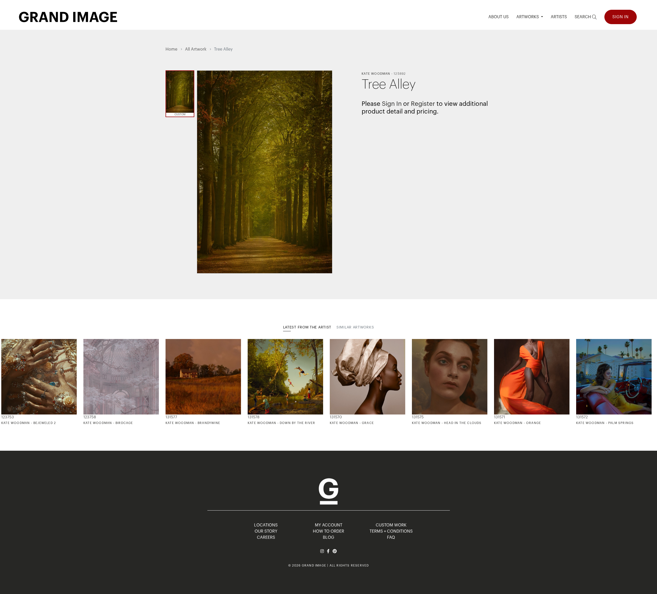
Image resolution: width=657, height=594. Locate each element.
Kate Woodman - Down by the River (281, 423)
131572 (582, 417)
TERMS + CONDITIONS (391, 531)
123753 (7, 417)
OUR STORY (266, 531)
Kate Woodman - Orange (517, 423)
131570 (336, 417)
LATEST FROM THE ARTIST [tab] (307, 327)
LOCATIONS (266, 525)
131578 (253, 417)
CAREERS (266, 537)
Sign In (620, 17)
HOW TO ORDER (328, 531)
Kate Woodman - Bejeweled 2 (28, 423)
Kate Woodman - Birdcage (108, 423)
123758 (89, 417)
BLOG (328, 537)
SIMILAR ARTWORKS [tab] (355, 327)
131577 (171, 417)
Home (171, 49)
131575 (418, 417)
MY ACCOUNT (328, 525)
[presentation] (169, 382)
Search (583, 17)
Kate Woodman (376, 73)
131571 (499, 417)
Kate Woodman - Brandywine (193, 423)
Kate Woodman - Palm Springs (605, 423)
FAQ (391, 537)
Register (423, 104)
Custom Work (391, 525)
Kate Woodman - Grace (352, 423)
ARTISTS (559, 17)
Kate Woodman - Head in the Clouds (447, 423)
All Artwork (195, 49)
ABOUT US (498, 17)
